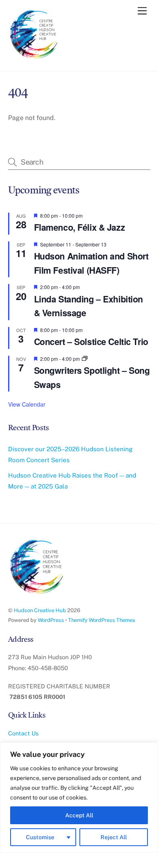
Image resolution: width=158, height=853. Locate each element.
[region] (79, 797)
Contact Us (23, 733)
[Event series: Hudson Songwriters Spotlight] (85, 358)
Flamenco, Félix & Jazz (79, 227)
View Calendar (26, 404)
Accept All (79, 815)
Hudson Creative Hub (40, 610)
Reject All (113, 837)
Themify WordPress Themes (101, 620)
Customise (40, 837)
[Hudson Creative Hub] (34, 35)
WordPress (51, 620)
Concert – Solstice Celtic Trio (91, 341)
